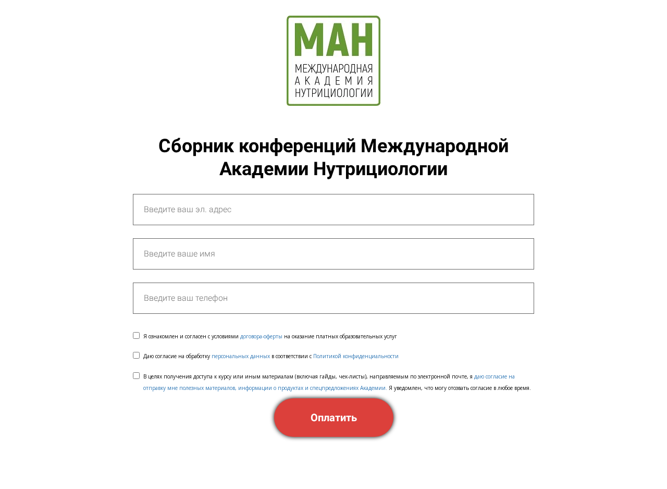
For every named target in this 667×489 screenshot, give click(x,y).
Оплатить (334, 417)
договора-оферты (261, 336)
